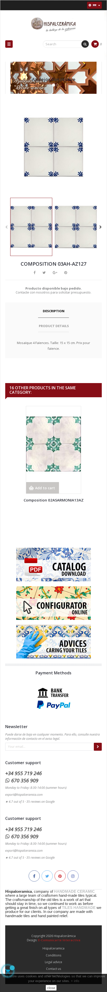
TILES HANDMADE (79, 908)
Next (100, 227)
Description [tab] (53, 311)
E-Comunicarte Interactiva (59, 940)
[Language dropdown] (94, 5)
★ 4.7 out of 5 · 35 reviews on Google (30, 801)
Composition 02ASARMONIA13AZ (54, 499)
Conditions (53, 955)
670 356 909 (24, 780)
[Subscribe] (98, 747)
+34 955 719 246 (23, 773)
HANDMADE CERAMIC (74, 891)
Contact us (53, 969)
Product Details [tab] (54, 326)
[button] (13, 83)
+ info (75, 981)
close (51, 988)
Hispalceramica (53, 948)
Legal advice (53, 962)
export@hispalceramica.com (24, 795)
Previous (6, 227)
